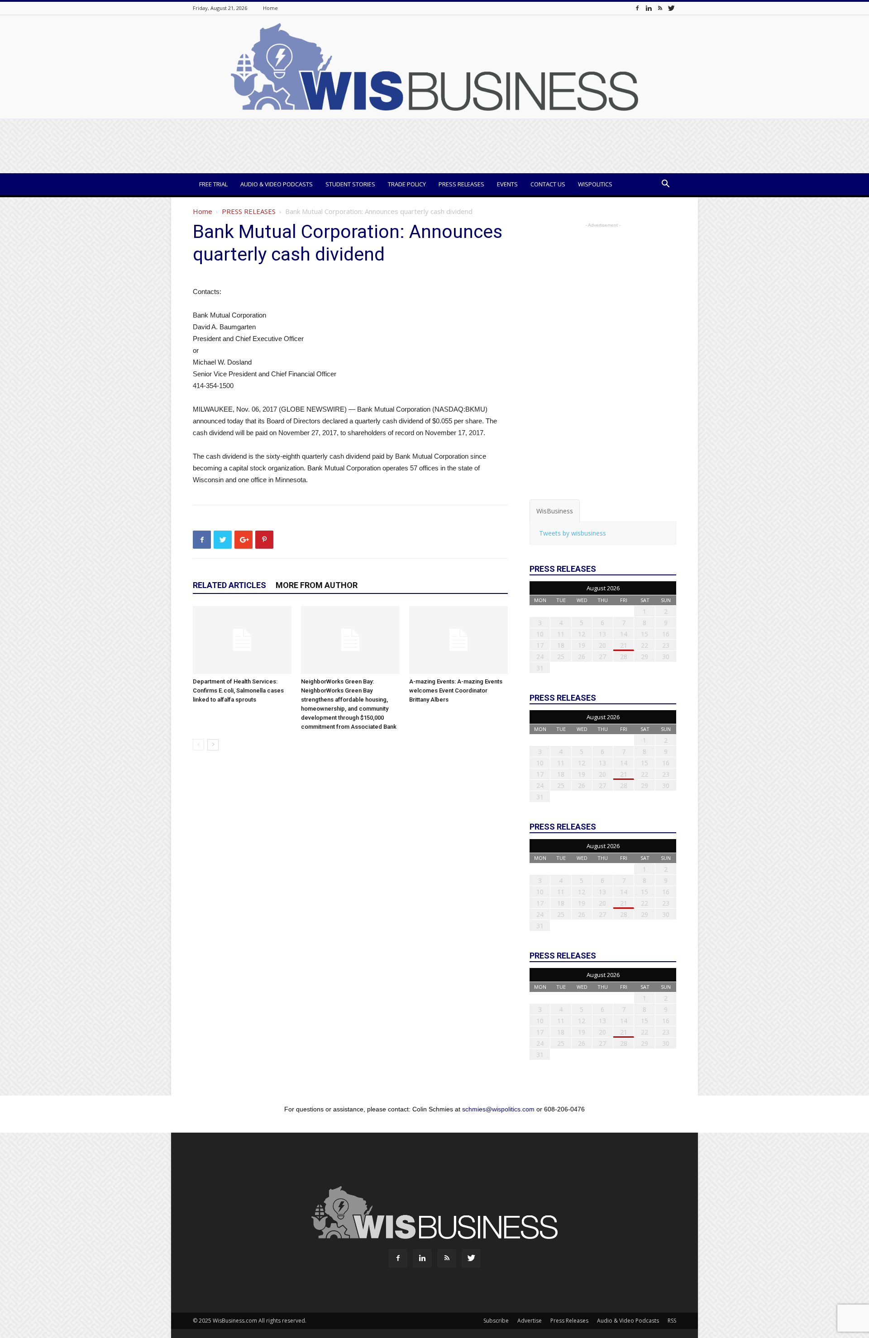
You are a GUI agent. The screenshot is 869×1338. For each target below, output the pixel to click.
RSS (672, 1320)
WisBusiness (554, 511)
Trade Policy (407, 184)
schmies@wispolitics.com (498, 1109)
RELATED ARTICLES (229, 585)
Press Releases (461, 184)
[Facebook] (637, 8)
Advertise (529, 1320)
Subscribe (496, 1320)
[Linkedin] (649, 8)
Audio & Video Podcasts (276, 184)
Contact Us (547, 184)
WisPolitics (595, 184)
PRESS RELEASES (249, 211)
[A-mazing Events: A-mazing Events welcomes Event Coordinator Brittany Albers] (458, 640)
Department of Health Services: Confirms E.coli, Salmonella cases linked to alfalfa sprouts (238, 690)
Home (270, 8)
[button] (665, 184)
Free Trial (213, 184)
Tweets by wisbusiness (572, 533)
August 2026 (603, 588)
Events (507, 184)
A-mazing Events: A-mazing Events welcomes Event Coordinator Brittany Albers (455, 690)
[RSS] (660, 8)
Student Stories (350, 184)
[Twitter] (671, 8)
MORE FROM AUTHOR (317, 585)
